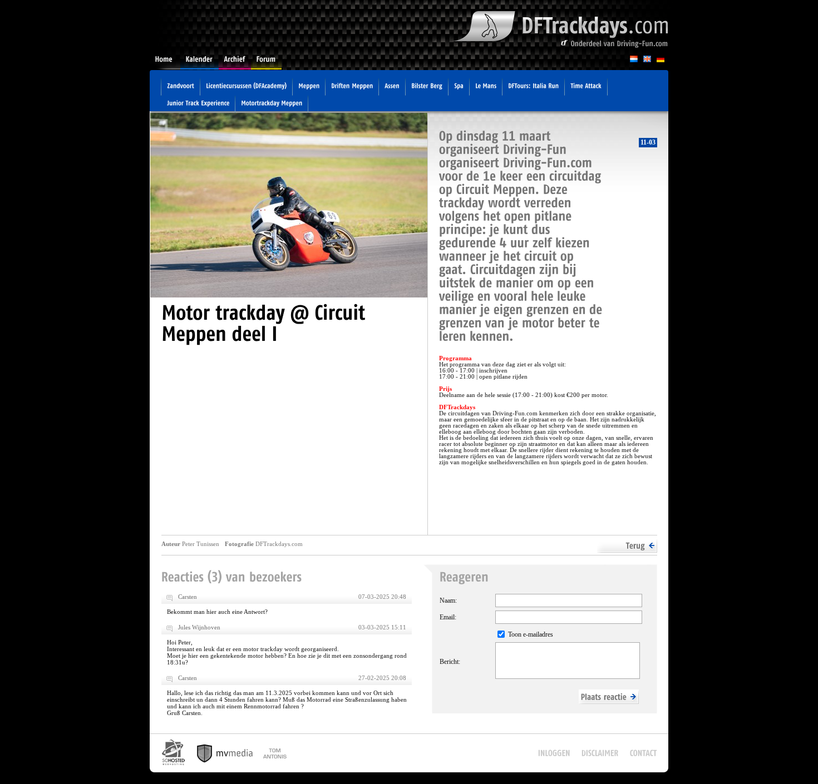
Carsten (187, 596)
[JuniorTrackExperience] (198, 104)
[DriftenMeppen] (352, 87)
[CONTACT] (643, 753)
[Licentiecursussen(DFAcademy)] (246, 87)
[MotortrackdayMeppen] (271, 104)
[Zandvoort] (180, 87)
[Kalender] (199, 63)
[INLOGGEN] (554, 753)
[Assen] (392, 87)
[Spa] (459, 87)
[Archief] (235, 63)
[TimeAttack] (586, 87)
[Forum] (266, 63)
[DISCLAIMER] (600, 753)
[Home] (165, 63)
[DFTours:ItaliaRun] (533, 87)
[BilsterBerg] (427, 87)
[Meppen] (309, 87)
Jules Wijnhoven (199, 627)
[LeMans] (486, 87)
